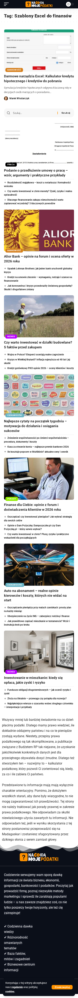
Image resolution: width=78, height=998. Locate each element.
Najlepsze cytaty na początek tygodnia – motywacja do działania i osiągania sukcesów (35, 426)
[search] (60, 4)
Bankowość (14, 70)
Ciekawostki (14, 415)
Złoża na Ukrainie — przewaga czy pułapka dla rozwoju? (37, 698)
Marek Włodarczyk (19, 98)
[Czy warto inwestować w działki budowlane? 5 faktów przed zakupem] (39, 316)
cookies (9, 991)
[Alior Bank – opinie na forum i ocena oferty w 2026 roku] (39, 230)
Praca (11, 164)
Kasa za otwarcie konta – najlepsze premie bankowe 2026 (38, 446)
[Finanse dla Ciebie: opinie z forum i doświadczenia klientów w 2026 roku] (39, 479)
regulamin (17, 987)
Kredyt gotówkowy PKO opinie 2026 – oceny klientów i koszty (40, 368)
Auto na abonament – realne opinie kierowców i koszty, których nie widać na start (35, 595)
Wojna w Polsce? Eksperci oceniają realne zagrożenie (35, 354)
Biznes (11, 336)
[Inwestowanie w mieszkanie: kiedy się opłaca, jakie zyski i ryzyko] (39, 652)
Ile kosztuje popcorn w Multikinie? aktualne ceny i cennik (37, 451)
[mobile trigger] (7, 4)
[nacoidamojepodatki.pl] (39, 4)
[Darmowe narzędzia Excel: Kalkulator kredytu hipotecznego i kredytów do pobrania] (39, 50)
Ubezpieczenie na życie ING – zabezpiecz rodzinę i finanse (38, 616)
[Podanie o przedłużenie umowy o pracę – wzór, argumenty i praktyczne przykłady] (39, 144)
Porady (11, 499)
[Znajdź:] (33, 112)
